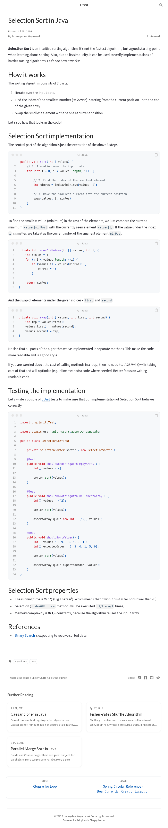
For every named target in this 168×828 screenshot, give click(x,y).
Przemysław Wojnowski (26, 36)
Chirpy (93, 820)
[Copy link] (158, 678)
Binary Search (25, 635)
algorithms (21, 661)
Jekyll (80, 820)
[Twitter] (139, 678)
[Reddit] (152, 678)
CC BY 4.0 (45, 678)
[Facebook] (145, 678)
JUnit (46, 399)
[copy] (156, 155)
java (33, 661)
